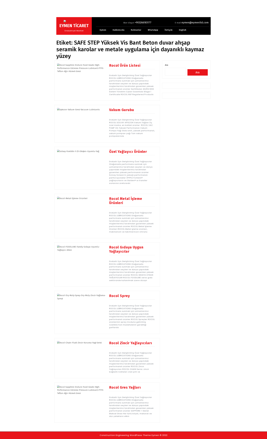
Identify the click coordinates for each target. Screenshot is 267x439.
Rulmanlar (136, 30)
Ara (166, 65)
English (182, 30)
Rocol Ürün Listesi (124, 65)
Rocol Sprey (119, 296)
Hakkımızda (118, 30)
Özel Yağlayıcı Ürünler (128, 152)
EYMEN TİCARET (74, 25)
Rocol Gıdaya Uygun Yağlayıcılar (126, 249)
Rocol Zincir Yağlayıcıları (130, 343)
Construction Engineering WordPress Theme (125, 435)
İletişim (169, 30)
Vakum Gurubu (121, 110)
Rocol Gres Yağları (125, 387)
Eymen (103, 30)
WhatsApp (153, 30)
